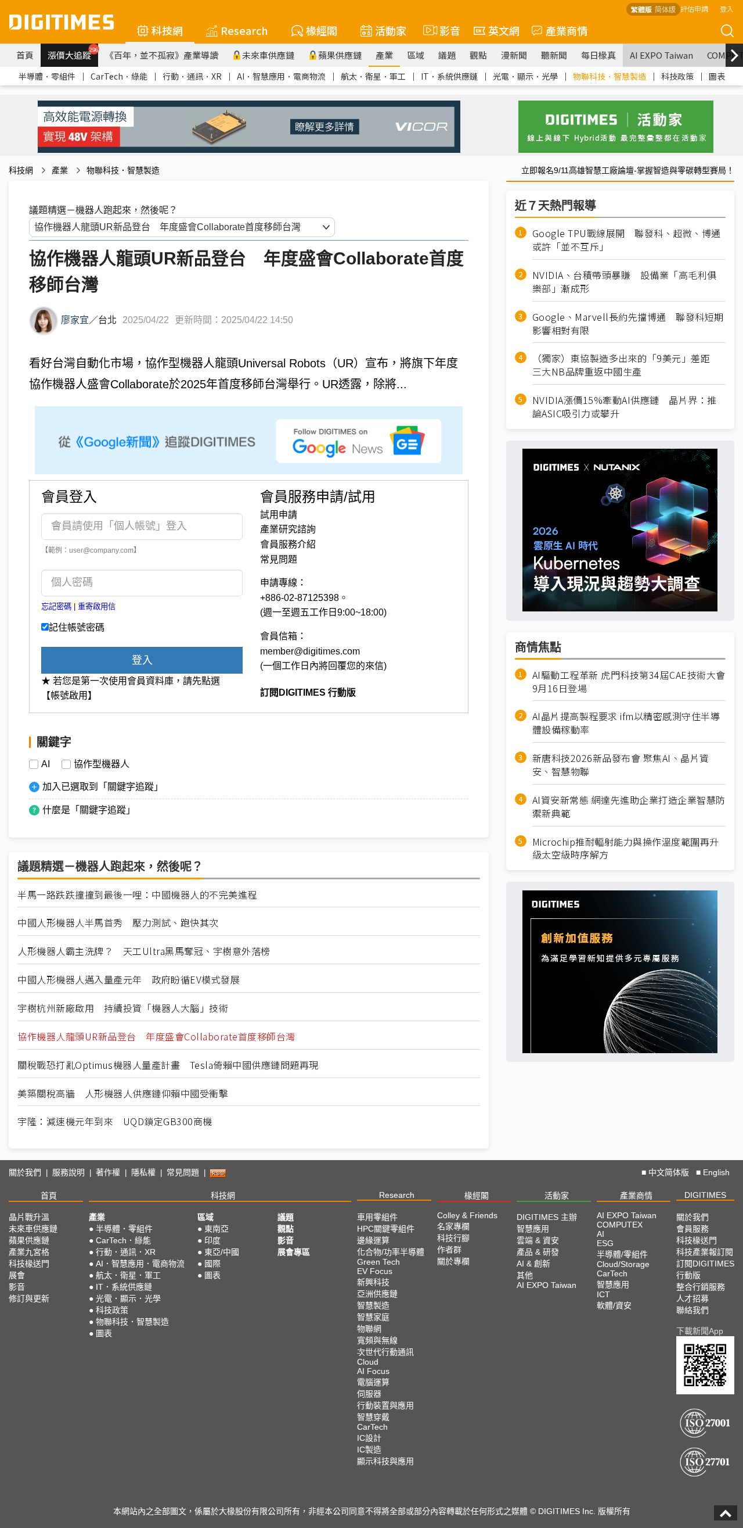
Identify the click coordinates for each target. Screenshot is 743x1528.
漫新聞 (514, 55)
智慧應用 (533, 1228)
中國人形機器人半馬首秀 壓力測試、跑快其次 (118, 922)
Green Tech (378, 1261)
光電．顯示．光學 (525, 76)
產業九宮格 (29, 1252)
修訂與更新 (29, 1298)
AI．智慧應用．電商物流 (281, 76)
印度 (212, 1240)
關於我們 (25, 1172)
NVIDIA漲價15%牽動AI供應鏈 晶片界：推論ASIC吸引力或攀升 (624, 406)
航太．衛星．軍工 (373, 76)
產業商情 (566, 30)
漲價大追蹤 (73, 53)
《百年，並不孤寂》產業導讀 (161, 55)
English (716, 1172)
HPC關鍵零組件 (385, 1228)
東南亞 (216, 1228)
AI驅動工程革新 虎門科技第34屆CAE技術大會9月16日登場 (629, 681)
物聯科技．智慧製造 (609, 76)
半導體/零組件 (622, 1254)
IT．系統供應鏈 (449, 76)
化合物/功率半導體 (390, 1252)
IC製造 (369, 1449)
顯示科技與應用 (385, 1461)
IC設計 (369, 1438)
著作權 (108, 1172)
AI (45, 764)
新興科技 (373, 1282)
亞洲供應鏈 (377, 1293)
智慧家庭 (373, 1317)
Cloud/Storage (623, 1264)
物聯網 (369, 1328)
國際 (212, 1263)
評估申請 (694, 8)
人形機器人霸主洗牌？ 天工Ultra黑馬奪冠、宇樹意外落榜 (143, 951)
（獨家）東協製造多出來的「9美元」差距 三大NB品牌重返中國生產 (626, 365)
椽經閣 (321, 30)
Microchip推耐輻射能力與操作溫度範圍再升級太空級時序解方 (625, 848)
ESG (605, 1243)
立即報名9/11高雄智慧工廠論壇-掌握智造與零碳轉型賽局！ (627, 170)
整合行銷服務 (700, 1286)
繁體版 (641, 9)
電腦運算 (373, 1382)
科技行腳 (453, 1238)
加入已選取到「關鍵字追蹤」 (102, 787)
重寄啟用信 (97, 606)
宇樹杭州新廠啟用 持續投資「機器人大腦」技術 (122, 1008)
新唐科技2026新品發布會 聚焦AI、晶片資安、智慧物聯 (620, 765)
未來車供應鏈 (268, 55)
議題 (447, 55)
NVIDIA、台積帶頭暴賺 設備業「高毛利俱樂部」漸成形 (624, 282)
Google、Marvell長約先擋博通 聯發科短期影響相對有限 (628, 323)
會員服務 (692, 1228)
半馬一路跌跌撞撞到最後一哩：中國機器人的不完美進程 (137, 894)
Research (244, 30)
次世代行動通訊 (385, 1352)
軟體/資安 (614, 1305)
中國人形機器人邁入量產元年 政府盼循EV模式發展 (128, 979)
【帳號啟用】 (69, 695)
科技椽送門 (29, 1263)
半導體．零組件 (47, 76)
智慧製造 (373, 1305)
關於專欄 (453, 1261)
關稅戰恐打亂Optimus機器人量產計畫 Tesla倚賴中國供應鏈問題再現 (168, 1065)
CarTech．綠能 (119, 76)
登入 (727, 8)
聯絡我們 (692, 1310)
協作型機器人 (101, 764)
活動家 (390, 30)
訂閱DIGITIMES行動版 (705, 1269)
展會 (17, 1275)
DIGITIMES (705, 1195)
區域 (415, 55)
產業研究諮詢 (288, 529)
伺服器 (369, 1393)
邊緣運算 (373, 1240)
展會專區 (293, 1252)
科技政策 (677, 76)
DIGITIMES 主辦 (547, 1217)
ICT (603, 1294)
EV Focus (374, 1271)
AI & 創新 (533, 1263)
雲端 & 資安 (538, 1240)
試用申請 (278, 515)
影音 (444, 30)
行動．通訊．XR (192, 76)
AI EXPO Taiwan (661, 55)
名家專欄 (453, 1226)
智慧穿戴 (373, 1417)
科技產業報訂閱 (704, 1252)
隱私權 (143, 1172)
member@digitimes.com (310, 651)
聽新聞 (554, 55)
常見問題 (278, 559)
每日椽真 (598, 55)
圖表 (717, 76)
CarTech (372, 1427)
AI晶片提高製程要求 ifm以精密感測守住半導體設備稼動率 (626, 723)
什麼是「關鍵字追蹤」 (88, 810)
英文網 (504, 30)
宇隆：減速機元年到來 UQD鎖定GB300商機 (114, 1121)
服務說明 (68, 1172)
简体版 (665, 9)
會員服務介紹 (288, 544)
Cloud (367, 1361)
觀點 (478, 55)
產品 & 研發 (538, 1252)
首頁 (25, 55)
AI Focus (373, 1371)
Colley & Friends (467, 1215)
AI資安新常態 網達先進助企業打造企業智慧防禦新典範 (629, 806)
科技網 (167, 30)
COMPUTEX (620, 1224)
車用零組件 (377, 1217)
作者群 (449, 1249)
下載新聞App (699, 1331)
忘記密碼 (56, 606)
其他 (525, 1275)
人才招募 (692, 1298)
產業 (384, 55)
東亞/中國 (221, 1252)
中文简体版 (668, 1172)
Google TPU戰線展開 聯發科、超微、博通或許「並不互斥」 (626, 240)
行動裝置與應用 (385, 1405)
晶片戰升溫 (29, 1217)
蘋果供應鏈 (340, 55)
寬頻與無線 (377, 1340)
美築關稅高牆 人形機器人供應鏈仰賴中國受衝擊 (122, 1093)
